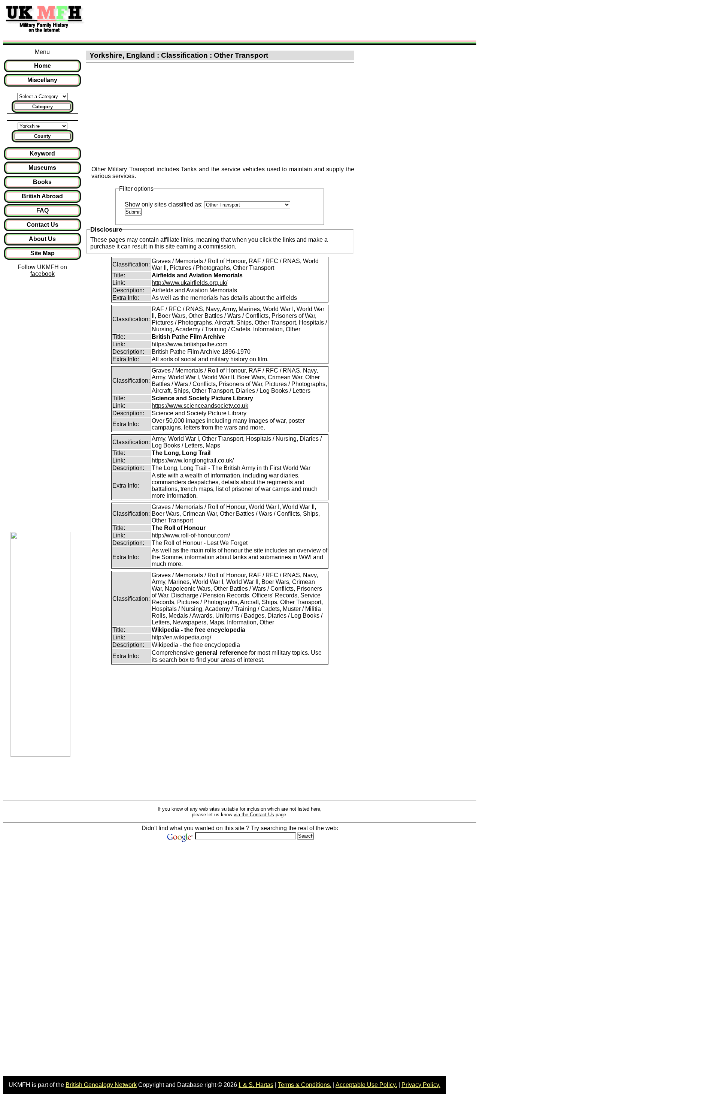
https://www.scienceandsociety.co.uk (200, 406)
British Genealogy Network (101, 1085)
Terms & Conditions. (304, 1085)
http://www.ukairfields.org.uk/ (189, 283)
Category (42, 106)
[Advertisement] (226, 20)
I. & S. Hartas (256, 1085)
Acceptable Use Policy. (366, 1085)
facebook (42, 274)
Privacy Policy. (420, 1085)
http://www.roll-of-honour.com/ (191, 535)
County (42, 136)
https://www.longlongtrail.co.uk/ (193, 460)
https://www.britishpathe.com (189, 344)
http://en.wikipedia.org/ (181, 637)
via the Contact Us (254, 814)
